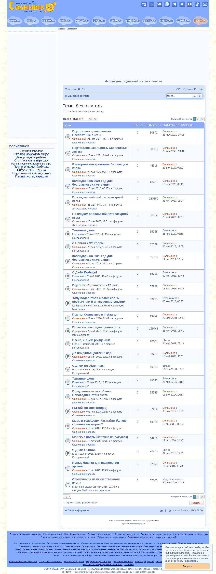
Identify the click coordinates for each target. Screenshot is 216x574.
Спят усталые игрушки (31, 160)
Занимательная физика (49, 549)
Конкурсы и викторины (30, 534)
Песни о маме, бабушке (31, 166)
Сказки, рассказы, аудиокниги (112, 537)
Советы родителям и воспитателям (190, 534)
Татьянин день (83, 230)
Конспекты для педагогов (127, 534)
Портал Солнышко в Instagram (95, 314)
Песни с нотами (146, 549)
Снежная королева (31, 151)
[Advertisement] (134, 55)
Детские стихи (89, 546)
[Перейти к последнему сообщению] (177, 131)
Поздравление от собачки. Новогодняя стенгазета (92, 393)
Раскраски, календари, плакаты (156, 534)
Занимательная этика (132, 546)
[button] (202, 119)
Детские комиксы (22, 543)
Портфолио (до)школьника (30, 552)
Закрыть (187, 566)
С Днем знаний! (84, 450)
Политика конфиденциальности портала (103, 564)
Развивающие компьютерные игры (31, 163)
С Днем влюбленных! (88, 365)
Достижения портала (123, 561)
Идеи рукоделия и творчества (147, 555)
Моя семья (78, 309)
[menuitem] (81, 89)
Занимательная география (157, 546)
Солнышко (78, 138)
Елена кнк (78, 234)
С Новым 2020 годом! (88, 243)
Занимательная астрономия (76, 549)
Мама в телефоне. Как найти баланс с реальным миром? (99, 422)
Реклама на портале (74, 561)
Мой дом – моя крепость (96, 490)
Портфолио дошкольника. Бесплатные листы (92, 133)
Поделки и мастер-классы (190, 543)
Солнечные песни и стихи (140, 537)
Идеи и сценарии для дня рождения (121, 543)
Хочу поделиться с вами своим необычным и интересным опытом (98, 299)
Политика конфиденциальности (96, 327)
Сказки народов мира (31, 154)
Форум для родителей (165, 537)
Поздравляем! (80, 237)
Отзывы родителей (144, 561)
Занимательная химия (26, 549)
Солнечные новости (83, 142)
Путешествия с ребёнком (119, 555)
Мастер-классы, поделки (84, 537)
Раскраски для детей (166, 543)
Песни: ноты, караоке (31, 176)
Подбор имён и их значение (154, 552)
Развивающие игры (52, 534)
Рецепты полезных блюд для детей (71, 555)
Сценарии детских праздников (55, 537)
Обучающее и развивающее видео (63, 543)
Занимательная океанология (105, 549)
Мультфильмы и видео (75, 534)
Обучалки (26, 169)
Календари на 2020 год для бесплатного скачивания (92, 257)
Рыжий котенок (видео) (89, 407)
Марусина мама (81, 486)
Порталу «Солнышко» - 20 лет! (95, 285)
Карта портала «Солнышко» (23, 561)
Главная (61, 29)
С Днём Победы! (84, 272)
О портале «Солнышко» (50, 561)
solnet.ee (82, 569)
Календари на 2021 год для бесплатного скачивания (92, 182)
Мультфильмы (38, 543)
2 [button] (197, 119)
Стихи (41, 170)
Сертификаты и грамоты (96, 552)
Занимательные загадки (108, 546)
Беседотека (72, 29)
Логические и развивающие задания (36, 546)
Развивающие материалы (100, 534)
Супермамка (79, 305)
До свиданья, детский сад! (92, 353)
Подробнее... (190, 560)
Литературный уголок (84, 208)
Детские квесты (147, 543)
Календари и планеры (92, 543)
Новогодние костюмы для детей (124, 552)
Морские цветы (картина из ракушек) (100, 437)
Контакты (129, 564)
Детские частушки (129, 549)
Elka (74, 343)
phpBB (127, 521)
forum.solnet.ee (80, 334)
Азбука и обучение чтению (67, 546)
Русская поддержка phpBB (133, 524)
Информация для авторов (98, 561)
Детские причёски (97, 555)
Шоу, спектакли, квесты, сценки (31, 173)
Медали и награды (53, 552)
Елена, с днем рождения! (91, 340)
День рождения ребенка (31, 157)
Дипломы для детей (73, 552)
